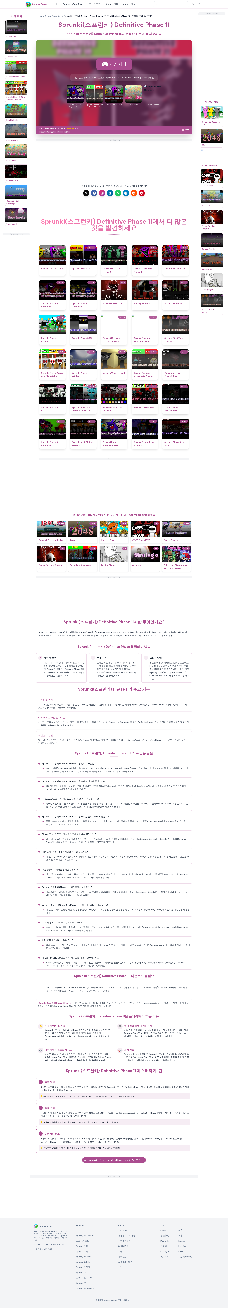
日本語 (181, 1235)
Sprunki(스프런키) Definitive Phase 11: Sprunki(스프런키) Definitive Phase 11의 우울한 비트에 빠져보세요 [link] (109, 16)
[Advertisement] (16, 274)
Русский (164, 1256)
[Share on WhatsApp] (118, 193)
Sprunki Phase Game (54, 16)
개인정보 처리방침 (127, 1235)
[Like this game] (183, 130)
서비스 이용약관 (126, 1240)
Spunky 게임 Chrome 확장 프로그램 (49, 1244)
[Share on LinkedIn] (110, 193)
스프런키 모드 (93, 4)
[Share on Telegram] (126, 193)
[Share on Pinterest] (142, 193)
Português (165, 1251)
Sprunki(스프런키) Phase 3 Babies (55, 1002)
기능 (120, 1251)
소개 (120, 1267)
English (163, 1230)
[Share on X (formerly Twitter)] (86, 193)
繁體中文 (164, 1235)
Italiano (181, 1251)
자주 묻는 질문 (125, 1262)
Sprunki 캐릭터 (83, 1267)
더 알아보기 (123, 1246)
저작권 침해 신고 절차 (43, 1249)
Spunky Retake (83, 1262)
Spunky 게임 (129, 4)
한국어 (163, 1246)
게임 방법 (122, 1256)
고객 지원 (122, 1230)
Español (182, 1246)
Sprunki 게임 (112, 4)
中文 (180, 1230)
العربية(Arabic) (185, 1256)
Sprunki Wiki (81, 1283)
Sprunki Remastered (85, 1288)
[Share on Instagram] (102, 193)
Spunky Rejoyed (83, 1256)
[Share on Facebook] (94, 193)
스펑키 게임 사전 (84, 1277)
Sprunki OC (81, 1272)
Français (182, 1240)
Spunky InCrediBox (72, 4)
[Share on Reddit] (134, 193)
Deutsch (164, 1240)
